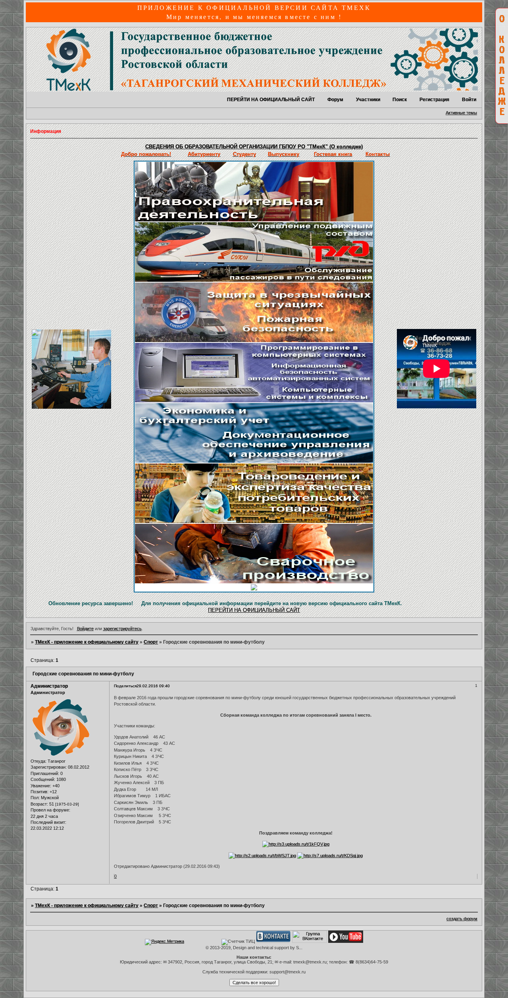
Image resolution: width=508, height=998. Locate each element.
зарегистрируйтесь (122, 628)
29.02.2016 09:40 (153, 686)
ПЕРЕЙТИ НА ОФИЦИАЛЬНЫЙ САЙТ (271, 99)
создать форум (461, 918)
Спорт (151, 642)
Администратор (49, 686)
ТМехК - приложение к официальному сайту (87, 642)
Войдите (85, 628)
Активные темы (461, 112)
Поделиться (125, 686)
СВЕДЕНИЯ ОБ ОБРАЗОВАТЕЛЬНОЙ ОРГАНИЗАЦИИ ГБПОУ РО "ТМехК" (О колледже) (254, 147)
